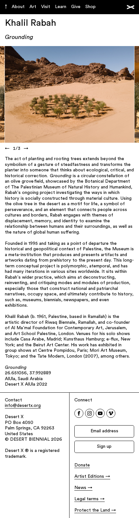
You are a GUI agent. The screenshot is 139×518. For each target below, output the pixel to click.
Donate (82, 465)
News (80, 487)
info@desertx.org (23, 405)
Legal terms (86, 499)
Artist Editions (89, 476)
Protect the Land (92, 510)
